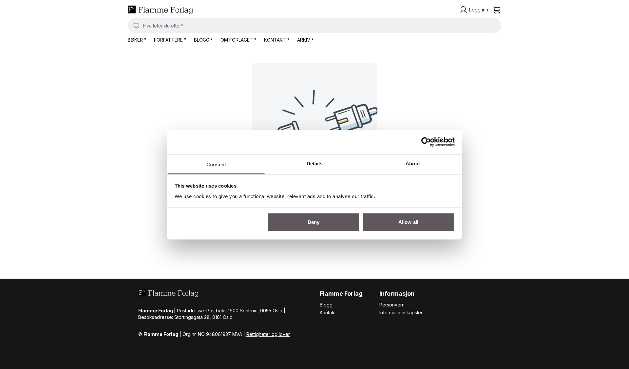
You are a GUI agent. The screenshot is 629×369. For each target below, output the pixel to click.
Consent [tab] (216, 164)
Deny (313, 222)
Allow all (408, 222)
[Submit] (135, 25)
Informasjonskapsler (401, 312)
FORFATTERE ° (170, 40)
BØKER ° (137, 40)
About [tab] (413, 163)
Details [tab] (315, 163)
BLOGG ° (203, 40)
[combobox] (314, 25)
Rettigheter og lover (268, 334)
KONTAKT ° (276, 40)
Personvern (392, 304)
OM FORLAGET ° (238, 40)
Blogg (326, 304)
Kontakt (328, 312)
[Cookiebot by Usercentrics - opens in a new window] (426, 142)
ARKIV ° (305, 40)
